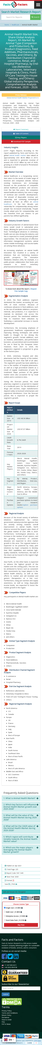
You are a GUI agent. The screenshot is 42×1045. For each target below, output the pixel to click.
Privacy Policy (7, 1011)
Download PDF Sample (22, 141)
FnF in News (6, 1024)
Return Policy (6, 1015)
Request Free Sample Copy (25, 290)
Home (6, 25)
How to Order (7, 1020)
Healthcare (15, 25)
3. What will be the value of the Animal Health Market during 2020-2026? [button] (20, 817)
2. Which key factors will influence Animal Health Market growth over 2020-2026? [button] (20, 806)
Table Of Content (21, 133)
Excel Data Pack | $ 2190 (15, 920)
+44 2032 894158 (10, 967)
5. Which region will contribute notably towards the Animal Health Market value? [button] (20, 839)
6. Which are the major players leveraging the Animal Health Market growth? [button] (18, 849)
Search (36, 17)
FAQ (3, 1022)
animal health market (17, 155)
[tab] (21, 798)
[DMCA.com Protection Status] (12, 1001)
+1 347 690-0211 (10, 965)
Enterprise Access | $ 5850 (16, 916)
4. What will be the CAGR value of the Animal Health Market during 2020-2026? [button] (19, 828)
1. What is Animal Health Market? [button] (19, 798)
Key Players (22, 137)
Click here (37, 1041)
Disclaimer (5, 1017)
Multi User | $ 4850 (13, 912)
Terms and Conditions (10, 1013)
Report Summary (21, 129)
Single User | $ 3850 (13, 908)
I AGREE (29, 1043)
